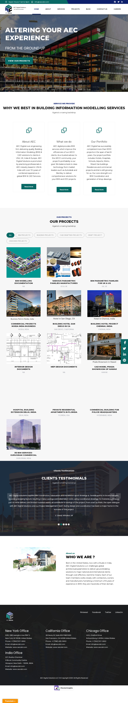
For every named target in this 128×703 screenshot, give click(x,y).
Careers (117, 9)
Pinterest (84, 609)
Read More (28, 187)
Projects (75, 9)
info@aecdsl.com (17, 641)
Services (61, 9)
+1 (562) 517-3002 (18, 638)
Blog (88, 9)
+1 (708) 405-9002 (59, 638)
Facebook (96, 609)
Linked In (119, 609)
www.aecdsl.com (20, 644)
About (48, 9)
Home (36, 9)
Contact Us (102, 9)
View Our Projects (19, 61)
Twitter (108, 609)
